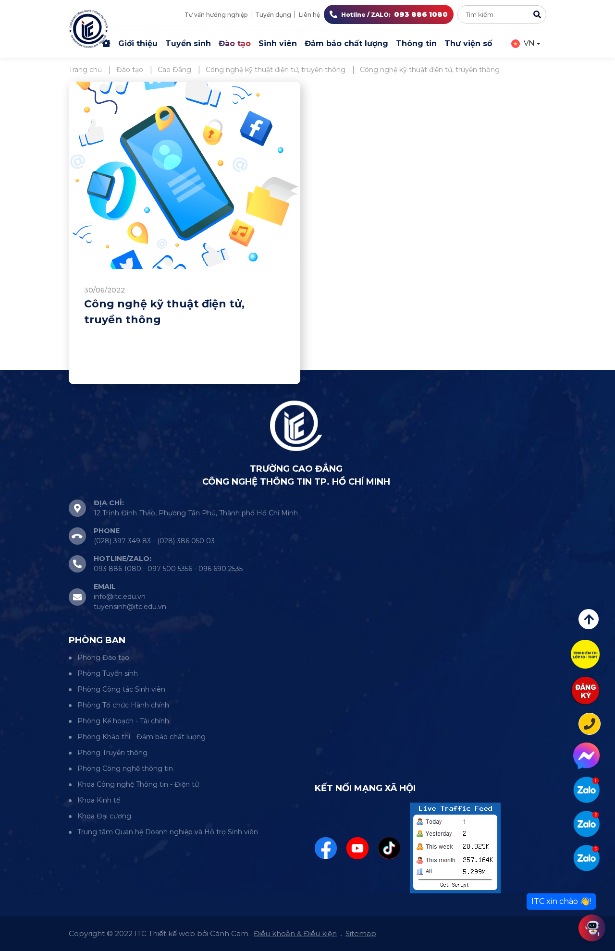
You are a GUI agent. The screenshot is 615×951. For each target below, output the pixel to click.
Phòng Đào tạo (103, 657)
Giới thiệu (138, 43)
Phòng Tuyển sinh (107, 673)
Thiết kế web (171, 933)
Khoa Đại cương (104, 816)
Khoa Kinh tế (98, 800)
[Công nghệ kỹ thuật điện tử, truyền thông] (184, 175)
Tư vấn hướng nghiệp (215, 14)
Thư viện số (468, 43)
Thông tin (416, 43)
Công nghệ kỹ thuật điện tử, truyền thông (164, 311)
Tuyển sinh (188, 43)
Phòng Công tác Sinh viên (121, 689)
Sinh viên (277, 43)
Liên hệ (309, 14)
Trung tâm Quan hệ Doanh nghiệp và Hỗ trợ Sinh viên (167, 832)
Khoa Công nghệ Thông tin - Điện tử (138, 784)
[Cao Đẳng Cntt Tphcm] (586, 858)
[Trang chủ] (106, 43)
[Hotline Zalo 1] (586, 790)
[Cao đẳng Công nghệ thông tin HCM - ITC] (586, 824)
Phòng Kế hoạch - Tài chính (123, 721)
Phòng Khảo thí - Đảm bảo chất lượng (141, 736)
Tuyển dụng (273, 14)
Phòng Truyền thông (112, 752)
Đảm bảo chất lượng (346, 43)
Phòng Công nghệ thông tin (125, 768)
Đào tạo (235, 43)
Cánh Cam (229, 933)
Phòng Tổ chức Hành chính (123, 705)
